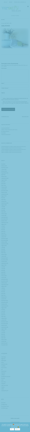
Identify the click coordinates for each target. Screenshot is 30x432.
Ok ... (12, 429)
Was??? (17, 429)
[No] (28, 427)
